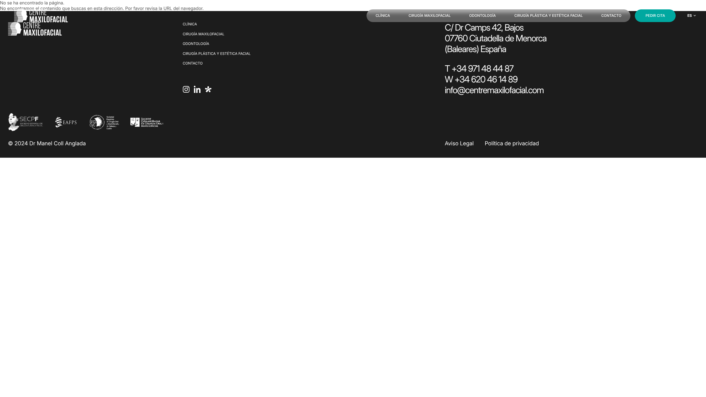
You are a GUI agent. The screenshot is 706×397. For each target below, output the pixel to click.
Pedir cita (655, 16)
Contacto (611, 16)
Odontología (482, 16)
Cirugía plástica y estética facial (548, 16)
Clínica (383, 16)
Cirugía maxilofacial (429, 16)
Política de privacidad (512, 143)
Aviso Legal (459, 143)
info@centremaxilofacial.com (494, 90)
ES (689, 16)
